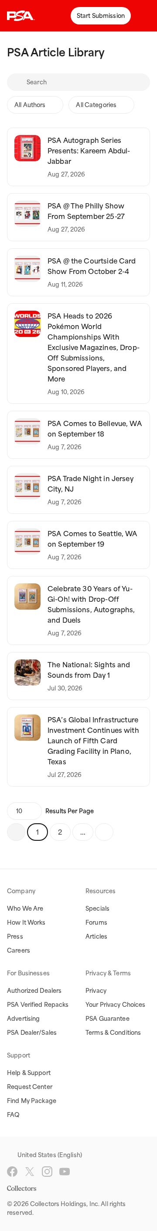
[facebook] (12, 1171)
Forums (96, 922)
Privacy (95, 990)
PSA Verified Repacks (38, 1004)
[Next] (104, 832)
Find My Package (31, 1100)
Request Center (29, 1086)
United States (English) (49, 1154)
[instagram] (47, 1171)
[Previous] (16, 832)
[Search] (16, 82)
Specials (97, 908)
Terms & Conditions (113, 1032)
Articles (96, 936)
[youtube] (64, 1171)
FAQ (13, 1114)
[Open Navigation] (143, 15)
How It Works (26, 922)
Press (15, 936)
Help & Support (29, 1072)
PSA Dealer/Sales (32, 1032)
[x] (29, 1171)
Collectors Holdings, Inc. (64, 1203)
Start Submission (101, 15)
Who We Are (25, 908)
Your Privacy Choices (115, 1004)
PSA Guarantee (107, 1018)
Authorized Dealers (34, 990)
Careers (18, 950)
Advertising (23, 1018)
